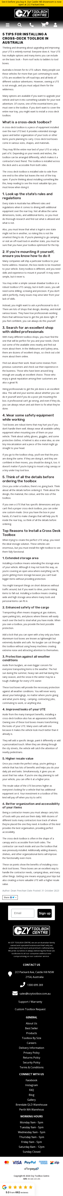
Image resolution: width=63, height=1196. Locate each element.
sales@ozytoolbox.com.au (35, 993)
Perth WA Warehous (31, 1109)
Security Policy (31, 1062)
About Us (31, 1023)
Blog (31, 1095)
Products (31, 1033)
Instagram (31, 1085)
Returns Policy (31, 1057)
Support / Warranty (30, 1002)
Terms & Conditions (32, 1067)
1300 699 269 (35, 985)
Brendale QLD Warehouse (31, 1104)
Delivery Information (31, 1048)
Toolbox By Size (31, 1038)
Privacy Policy (31, 1052)
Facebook (31, 1080)
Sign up (45, 913)
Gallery (31, 1100)
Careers (31, 1043)
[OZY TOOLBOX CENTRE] (31, 13)
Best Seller (31, 1028)
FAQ (31, 1090)
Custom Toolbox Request (30, 1009)
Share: (7, 897)
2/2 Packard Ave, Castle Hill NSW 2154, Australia (34, 974)
